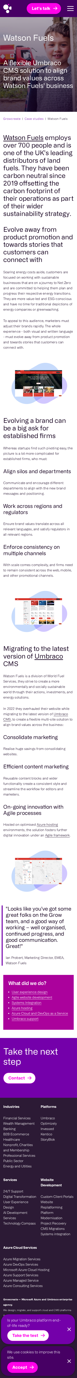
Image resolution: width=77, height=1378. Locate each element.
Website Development (51, 1182)
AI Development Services (15, 1215)
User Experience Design (15, 1204)
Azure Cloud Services (20, 1247)
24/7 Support (13, 1191)
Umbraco (48, 656)
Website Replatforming (51, 1204)
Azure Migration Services (21, 1259)
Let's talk (41, 8)
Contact (16, 1078)
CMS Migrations (53, 1228)
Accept (19, 1367)
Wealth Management (18, 1123)
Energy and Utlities (17, 1166)
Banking (9, 1129)
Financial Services (17, 1118)
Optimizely (49, 1123)
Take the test (25, 1335)
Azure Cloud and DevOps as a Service (40, 1013)
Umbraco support (25, 1019)
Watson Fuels (23, 137)
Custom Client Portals (57, 1196)
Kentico (46, 1134)
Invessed (47, 1129)
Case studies (34, 118)
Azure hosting (47, 824)
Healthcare (11, 1139)
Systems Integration (26, 1002)
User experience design (30, 992)
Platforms (48, 1106)
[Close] (69, 1329)
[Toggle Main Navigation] (67, 9)
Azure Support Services (20, 1275)
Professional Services (19, 1155)
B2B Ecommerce (16, 1134)
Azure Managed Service (21, 1280)
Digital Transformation (19, 1196)
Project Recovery (53, 1223)
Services (10, 1180)
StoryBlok (48, 1139)
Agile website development (32, 997)
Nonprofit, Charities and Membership (18, 1147)
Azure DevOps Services (20, 1264)
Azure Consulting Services (23, 1286)
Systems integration (55, 1234)
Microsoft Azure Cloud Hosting (26, 1270)
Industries (11, 1106)
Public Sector (13, 1161)
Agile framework (57, 835)
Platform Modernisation (51, 1215)
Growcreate (12, 118)
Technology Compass (19, 1223)
